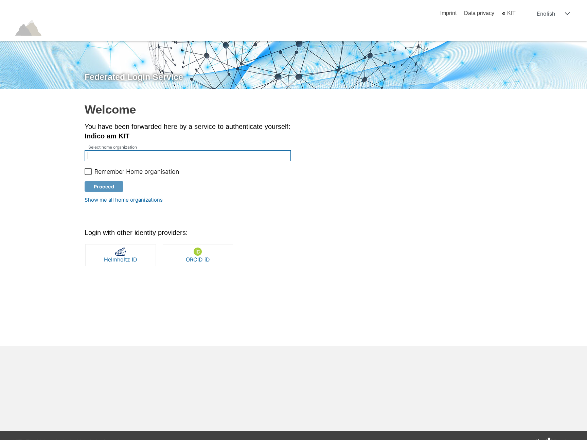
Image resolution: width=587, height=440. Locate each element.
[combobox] (188, 155)
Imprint (448, 13)
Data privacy (479, 13)
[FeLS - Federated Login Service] (35, 38)
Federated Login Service (134, 77)
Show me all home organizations (124, 200)
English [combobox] (546, 13)
